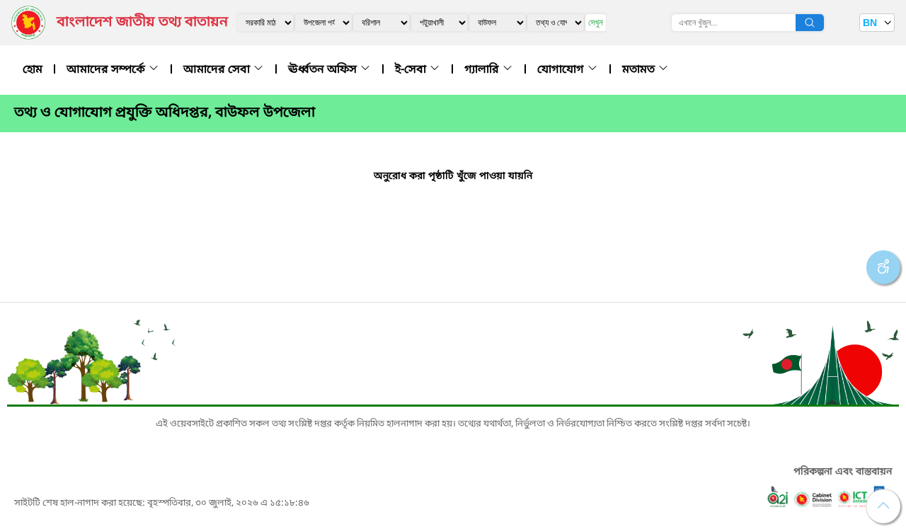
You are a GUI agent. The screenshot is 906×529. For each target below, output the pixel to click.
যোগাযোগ (562, 70)
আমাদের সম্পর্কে (107, 70)
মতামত (640, 70)
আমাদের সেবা (218, 70)
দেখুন (595, 22)
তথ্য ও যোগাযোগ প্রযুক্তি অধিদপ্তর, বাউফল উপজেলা (164, 113)
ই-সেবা (412, 70)
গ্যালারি (483, 70)
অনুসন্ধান (810, 22)
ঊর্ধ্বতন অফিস (324, 70)
